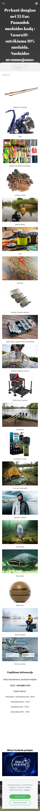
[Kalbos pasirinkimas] (36, 3)
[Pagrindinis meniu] (3, 3)
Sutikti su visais (20, 796)
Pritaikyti (27, 790)
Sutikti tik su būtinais (20, 803)
